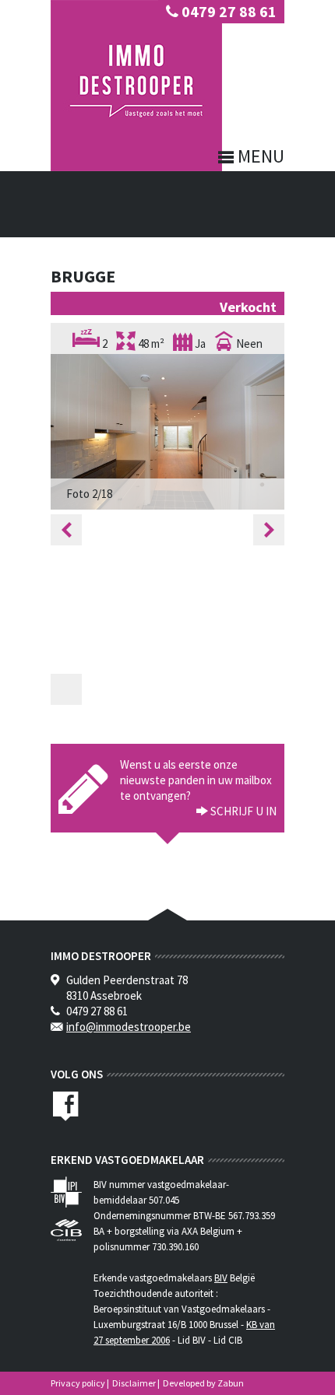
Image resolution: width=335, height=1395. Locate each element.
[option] (167, 432)
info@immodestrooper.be (128, 1026)
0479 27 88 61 (227, 11)
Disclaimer (134, 1383)
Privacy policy (78, 1383)
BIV (220, 1278)
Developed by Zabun (203, 1383)
